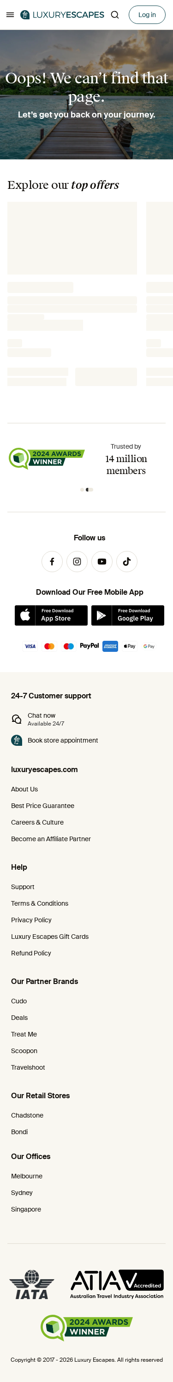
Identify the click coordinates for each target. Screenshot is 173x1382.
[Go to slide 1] (82, 489)
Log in (147, 15)
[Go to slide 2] (89, 489)
